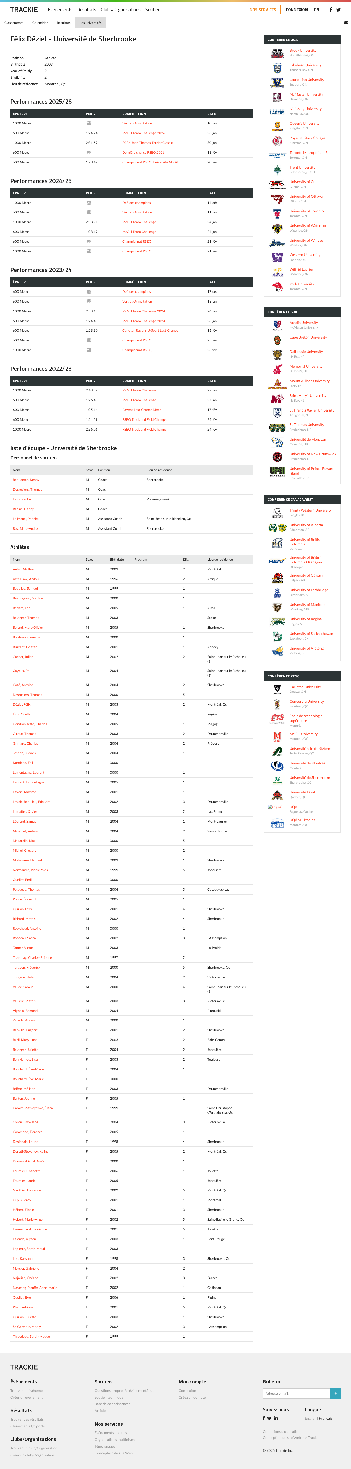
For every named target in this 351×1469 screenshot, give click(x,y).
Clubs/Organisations (121, 9)
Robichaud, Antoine (27, 928)
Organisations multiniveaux (116, 1439)
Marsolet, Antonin (26, 831)
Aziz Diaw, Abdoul (26, 579)
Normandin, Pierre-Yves (30, 870)
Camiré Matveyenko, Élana (33, 1108)
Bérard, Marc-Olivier (28, 627)
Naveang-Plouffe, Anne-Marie (35, 1287)
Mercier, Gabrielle (26, 1268)
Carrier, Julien (23, 657)
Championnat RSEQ (136, 241)
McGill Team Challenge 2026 (143, 133)
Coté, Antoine (23, 685)
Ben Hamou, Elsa (25, 1059)
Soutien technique (109, 1397)
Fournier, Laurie (24, 1181)
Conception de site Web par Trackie (291, 1437)
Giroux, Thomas (24, 734)
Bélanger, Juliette (25, 1049)
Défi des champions (136, 202)
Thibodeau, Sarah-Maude (31, 1336)
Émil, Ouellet (22, 714)
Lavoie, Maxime (24, 792)
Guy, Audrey (22, 1200)
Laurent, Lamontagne (28, 782)
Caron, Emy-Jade (25, 1122)
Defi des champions (136, 291)
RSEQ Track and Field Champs (144, 419)
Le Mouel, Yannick (26, 519)
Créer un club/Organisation (32, 1455)
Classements (13, 23)
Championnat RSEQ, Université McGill (150, 162)
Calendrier (40, 23)
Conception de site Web (114, 1453)
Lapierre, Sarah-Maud (29, 1249)
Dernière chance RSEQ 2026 (143, 152)
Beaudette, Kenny (26, 480)
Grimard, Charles (25, 743)
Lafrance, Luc (22, 499)
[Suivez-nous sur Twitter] (338, 9)
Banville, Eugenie (25, 1030)
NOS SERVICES (263, 9)
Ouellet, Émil (22, 880)
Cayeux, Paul (22, 671)
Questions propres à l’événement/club (124, 1390)
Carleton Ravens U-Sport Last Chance (150, 330)
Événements (60, 9)
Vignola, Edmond (25, 1011)
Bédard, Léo (21, 608)
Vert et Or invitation (137, 123)
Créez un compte (192, 1397)
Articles (101, 1410)
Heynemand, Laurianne (30, 1229)
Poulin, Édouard (24, 899)
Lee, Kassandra (24, 1258)
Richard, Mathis (24, 919)
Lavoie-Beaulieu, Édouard (31, 802)
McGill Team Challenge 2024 (143, 311)
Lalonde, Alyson (24, 1239)
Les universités (91, 23)
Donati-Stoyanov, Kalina (31, 1151)
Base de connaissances (112, 1404)
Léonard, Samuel (25, 821)
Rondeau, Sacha (24, 938)
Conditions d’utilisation (281, 1431)
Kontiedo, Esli (23, 763)
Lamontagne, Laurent (28, 772)
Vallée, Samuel (23, 987)
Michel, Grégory (24, 850)
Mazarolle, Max (24, 840)
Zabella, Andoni (24, 1020)
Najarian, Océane (25, 1278)
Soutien (152, 9)
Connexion (187, 1390)
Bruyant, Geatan (25, 647)
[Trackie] (24, 1368)
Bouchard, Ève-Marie (28, 1069)
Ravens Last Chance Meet (141, 410)
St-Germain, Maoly (27, 1327)
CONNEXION (297, 9)
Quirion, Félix (22, 909)
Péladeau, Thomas (26, 889)
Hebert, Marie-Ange (28, 1219)
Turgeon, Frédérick (26, 967)
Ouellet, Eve (22, 1297)
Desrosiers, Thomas (27, 489)
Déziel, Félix (22, 704)
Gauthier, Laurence (27, 1190)
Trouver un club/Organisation (34, 1448)
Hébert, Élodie (23, 1210)
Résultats (86, 9)
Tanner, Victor (23, 948)
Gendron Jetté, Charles (30, 724)
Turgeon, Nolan (24, 977)
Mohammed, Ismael (27, 860)
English (310, 1418)
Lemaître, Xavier (25, 811)
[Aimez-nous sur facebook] (331, 9)
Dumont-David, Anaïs (29, 1161)
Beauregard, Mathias (28, 598)
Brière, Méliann (24, 1089)
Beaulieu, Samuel (25, 588)
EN (316, 9)
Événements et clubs (111, 1432)
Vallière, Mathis (24, 1001)
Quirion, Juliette (24, 1317)
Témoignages (105, 1446)
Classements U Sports (27, 1426)
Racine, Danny (23, 509)
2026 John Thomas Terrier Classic (147, 143)
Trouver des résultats (27, 1419)
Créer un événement (26, 1397)
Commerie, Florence (27, 1132)
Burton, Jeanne (24, 1098)
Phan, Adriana (23, 1307)
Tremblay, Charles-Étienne (32, 957)
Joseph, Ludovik (24, 753)
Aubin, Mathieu (24, 569)
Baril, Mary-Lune (25, 1040)
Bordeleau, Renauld (27, 637)
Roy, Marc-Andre (25, 528)
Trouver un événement (28, 1390)
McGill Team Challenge (139, 222)
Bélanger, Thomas (26, 618)
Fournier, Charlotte (27, 1171)
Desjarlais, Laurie (25, 1141)
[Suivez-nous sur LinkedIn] (277, 1419)
